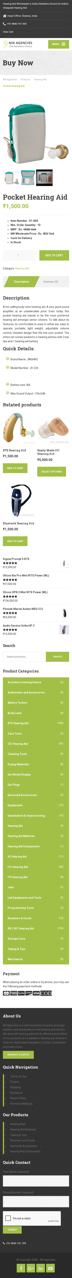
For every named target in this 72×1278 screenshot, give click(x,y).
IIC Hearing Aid (17, 856)
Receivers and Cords (22, 1140)
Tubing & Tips (16, 949)
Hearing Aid (22, 268)
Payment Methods (21, 1103)
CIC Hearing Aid (18, 743)
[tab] (22, 281)
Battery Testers (17, 702)
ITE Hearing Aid (17, 877)
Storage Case (16, 938)
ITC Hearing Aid (18, 867)
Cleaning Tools (17, 754)
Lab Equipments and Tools (24, 897)
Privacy (14, 1081)
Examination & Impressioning (26, 815)
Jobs (11, 887)
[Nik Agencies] (19, 44)
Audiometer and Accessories (26, 692)
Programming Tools (21, 907)
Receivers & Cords (19, 918)
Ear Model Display (19, 774)
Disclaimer (16, 1092)
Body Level (15, 713)
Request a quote (18, 1054)
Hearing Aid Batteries (21, 836)
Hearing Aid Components (24, 846)
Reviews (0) (51, 281)
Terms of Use (18, 1076)
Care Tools (15, 733)
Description (21, 281)
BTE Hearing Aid (18, 723)
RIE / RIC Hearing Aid (21, 928)
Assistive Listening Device (24, 682)
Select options (51, 471)
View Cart (8, 31)
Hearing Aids (18, 1124)
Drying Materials (18, 764)
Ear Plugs (14, 784)
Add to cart (54, 255)
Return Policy (18, 1098)
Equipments (15, 805)
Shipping (15, 1087)
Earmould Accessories (22, 795)
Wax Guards (15, 959)
